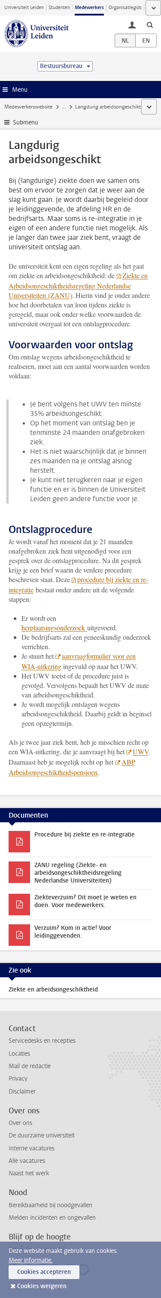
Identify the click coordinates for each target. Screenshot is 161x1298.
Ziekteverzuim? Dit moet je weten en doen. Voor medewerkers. (85, 901)
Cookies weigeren (42, 1286)
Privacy (18, 1079)
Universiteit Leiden (24, 7)
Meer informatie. (31, 1260)
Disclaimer (22, 1091)
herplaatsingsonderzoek (54, 627)
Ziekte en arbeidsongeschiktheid (53, 989)
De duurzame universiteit (42, 1135)
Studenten (59, 7)
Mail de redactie (30, 1066)
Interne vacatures (32, 1148)
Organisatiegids (125, 7)
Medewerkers (89, 7)
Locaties (19, 1054)
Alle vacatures (27, 1161)
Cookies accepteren (44, 1272)
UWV (141, 751)
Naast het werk (29, 1173)
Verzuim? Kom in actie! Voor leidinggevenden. (72, 932)
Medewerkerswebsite (28, 106)
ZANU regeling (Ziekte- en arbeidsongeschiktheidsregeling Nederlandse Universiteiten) (78, 873)
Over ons (20, 1123)
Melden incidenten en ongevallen (52, 1218)
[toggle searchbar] (150, 24)
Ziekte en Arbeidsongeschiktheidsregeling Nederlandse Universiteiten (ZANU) (78, 285)
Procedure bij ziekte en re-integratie (84, 834)
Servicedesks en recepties (42, 1041)
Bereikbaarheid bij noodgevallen (50, 1205)
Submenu (25, 122)
